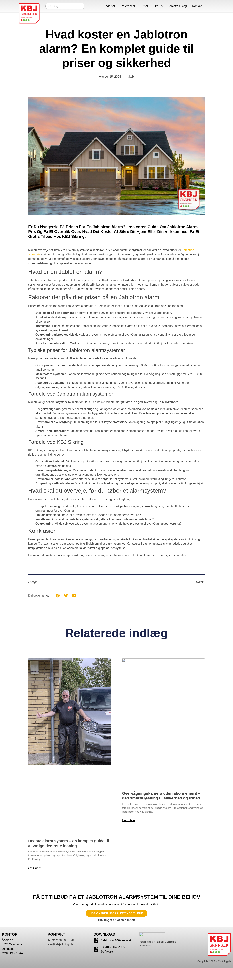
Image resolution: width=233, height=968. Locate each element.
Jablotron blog (177, 6)
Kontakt (197, 6)
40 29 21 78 (66, 940)
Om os (158, 6)
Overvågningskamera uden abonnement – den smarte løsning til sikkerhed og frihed (161, 795)
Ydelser (110, 6)
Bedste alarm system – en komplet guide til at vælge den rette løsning (68, 843)
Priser (144, 6)
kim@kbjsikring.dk (60, 944)
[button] (58, 596)
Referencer (128, 6)
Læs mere (34, 867)
